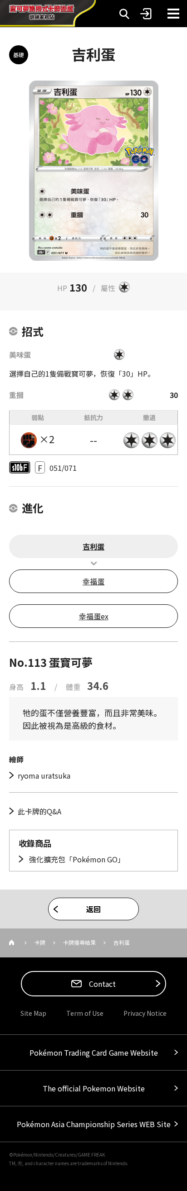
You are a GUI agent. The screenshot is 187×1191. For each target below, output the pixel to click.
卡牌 (39, 942)
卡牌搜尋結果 (79, 942)
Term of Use (84, 1013)
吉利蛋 (93, 546)
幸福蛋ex (93, 616)
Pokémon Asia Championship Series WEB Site (94, 1124)
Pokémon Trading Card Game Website (94, 1052)
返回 (93, 909)
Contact (101, 983)
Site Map (33, 1013)
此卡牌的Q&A (39, 811)
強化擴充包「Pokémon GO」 (76, 859)
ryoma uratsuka (44, 775)
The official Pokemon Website (94, 1088)
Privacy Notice (145, 1013)
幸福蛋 (93, 581)
